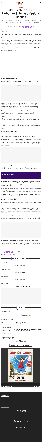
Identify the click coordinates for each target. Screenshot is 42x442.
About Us (21, 413)
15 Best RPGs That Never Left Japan (23, 271)
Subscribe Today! (21, 416)
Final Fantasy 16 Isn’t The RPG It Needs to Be (25, 278)
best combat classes (9, 34)
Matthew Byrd (13, 26)
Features (21, 7)
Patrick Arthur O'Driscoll (26, 286)
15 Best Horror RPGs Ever (21, 285)
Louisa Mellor (23, 341)
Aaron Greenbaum (24, 272)
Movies (17, 319)
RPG (14, 254)
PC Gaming (9, 254)
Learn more (5, 395)
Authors (21, 415)
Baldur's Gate (3, 254)
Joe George (24, 323)
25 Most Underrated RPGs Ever (22, 263)
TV (16, 327)
